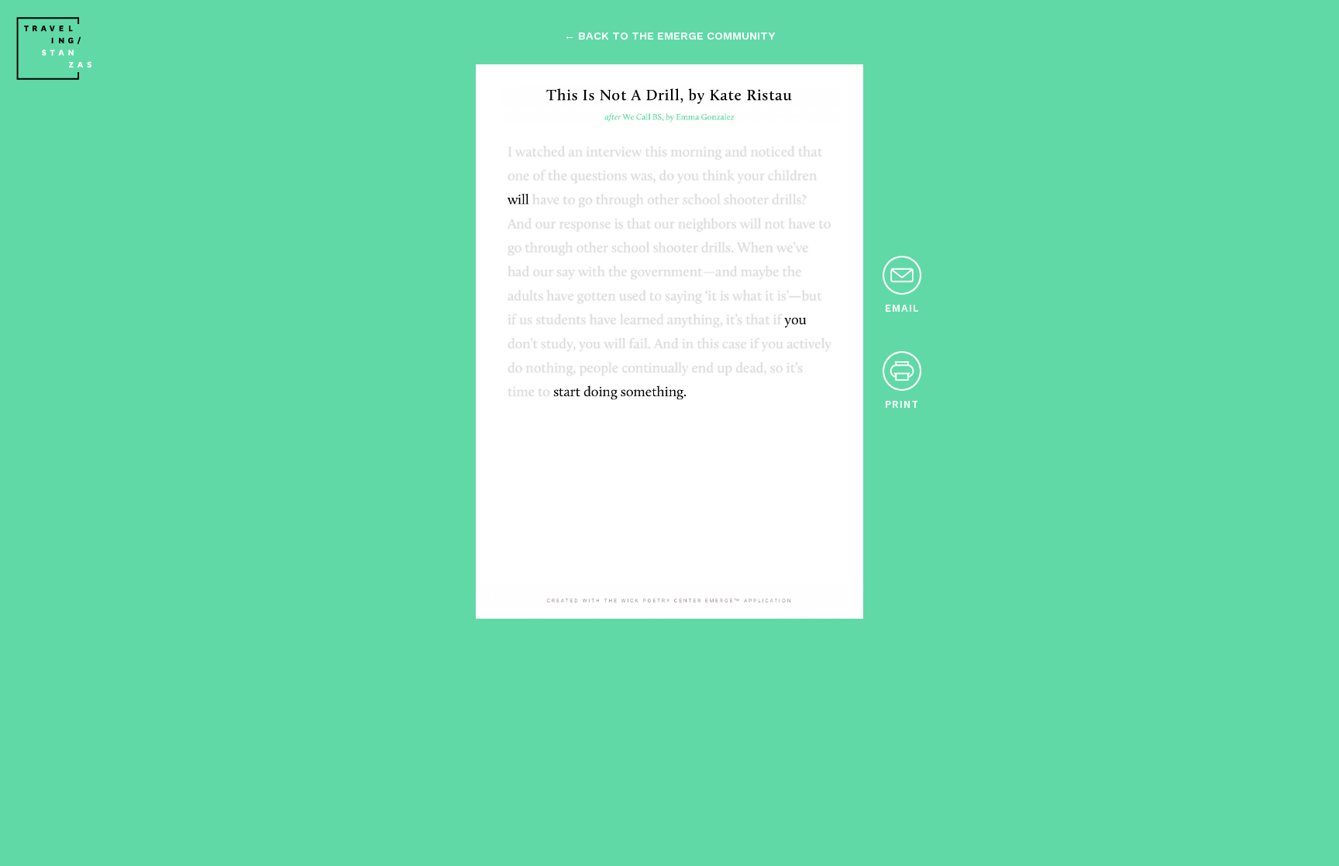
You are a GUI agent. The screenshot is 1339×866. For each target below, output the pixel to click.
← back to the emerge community (669, 35)
